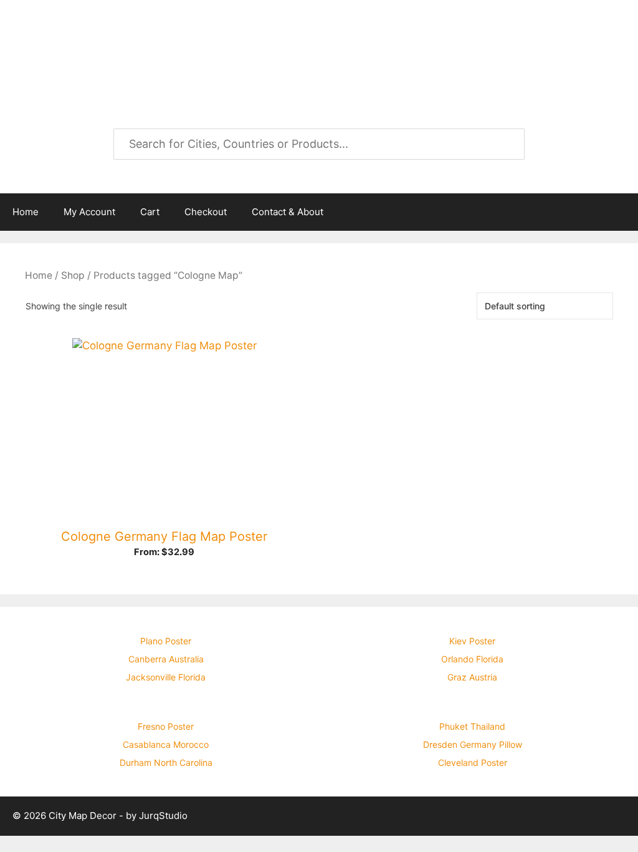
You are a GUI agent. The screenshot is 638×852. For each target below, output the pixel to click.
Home (25, 212)
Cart (150, 212)
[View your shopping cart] (622, 212)
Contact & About (287, 212)
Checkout (205, 212)
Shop (73, 275)
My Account (89, 212)
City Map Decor (126, 43)
